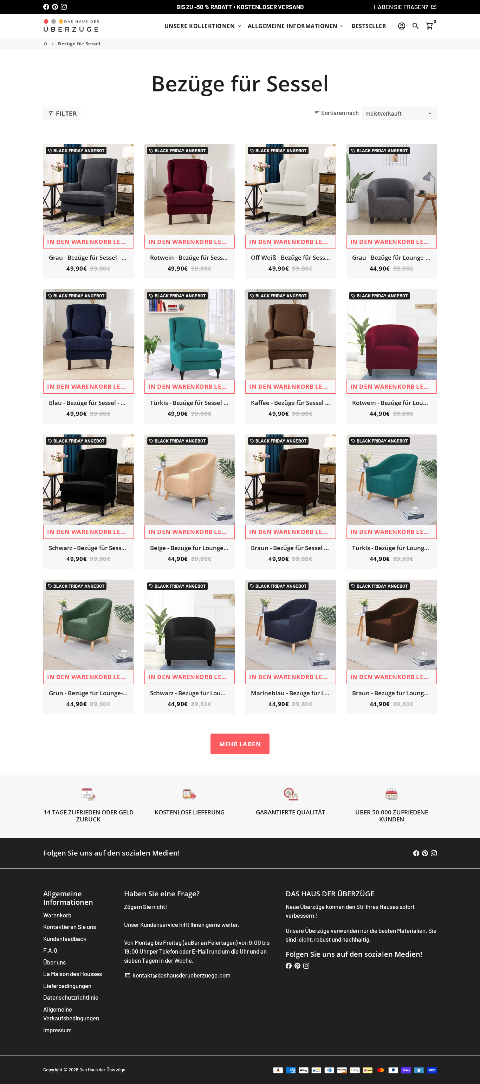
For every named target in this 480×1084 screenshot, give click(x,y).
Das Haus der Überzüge (102, 1069)
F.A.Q (50, 950)
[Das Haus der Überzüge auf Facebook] (46, 6)
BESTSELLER (368, 26)
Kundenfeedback (64, 938)
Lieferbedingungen (67, 985)
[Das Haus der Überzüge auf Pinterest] (55, 6)
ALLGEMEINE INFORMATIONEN (296, 26)
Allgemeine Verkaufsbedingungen (71, 1014)
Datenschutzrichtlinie (70, 997)
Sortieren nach (336, 112)
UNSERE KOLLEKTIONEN (203, 26)
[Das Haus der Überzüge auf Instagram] (64, 6)
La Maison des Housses (72, 973)
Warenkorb (57, 914)
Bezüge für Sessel (79, 43)
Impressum (57, 1029)
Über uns (54, 962)
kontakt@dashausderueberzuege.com (178, 975)
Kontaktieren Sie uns (69, 926)
